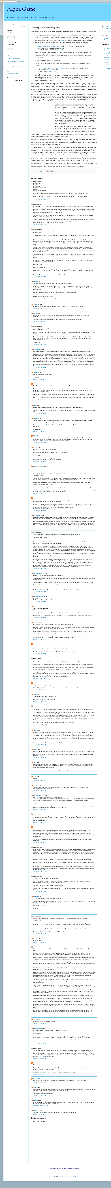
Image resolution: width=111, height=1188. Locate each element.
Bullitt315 (35, 436)
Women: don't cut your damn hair (16, 61)
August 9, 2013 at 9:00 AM (39, 510)
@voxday (49, 46)
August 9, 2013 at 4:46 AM (39, 276)
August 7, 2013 (59, 49)
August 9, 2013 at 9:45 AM (39, 639)
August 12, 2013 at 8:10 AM (39, 1082)
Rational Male (107, 47)
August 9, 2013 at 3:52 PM (39, 822)
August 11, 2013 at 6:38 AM (39, 1044)
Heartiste (106, 64)
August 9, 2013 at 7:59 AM (39, 431)
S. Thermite (36, 827)
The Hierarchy (107, 26)
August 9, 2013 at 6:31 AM (39, 344)
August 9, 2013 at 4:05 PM (39, 842)
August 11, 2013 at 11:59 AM (40, 1074)
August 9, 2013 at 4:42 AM (39, 224)
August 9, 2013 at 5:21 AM (39, 308)
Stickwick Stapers (37, 349)
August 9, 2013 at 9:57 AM (39, 678)
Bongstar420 (36, 1110)
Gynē (36, 173)
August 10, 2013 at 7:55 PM (39, 1023)
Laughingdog (36, 304)
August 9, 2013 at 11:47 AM (39, 757)
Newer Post (34, 1161)
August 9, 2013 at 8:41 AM (39, 493)
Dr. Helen (106, 59)
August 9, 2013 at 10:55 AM (39, 726)
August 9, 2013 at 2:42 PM (39, 809)
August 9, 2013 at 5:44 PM (39, 891)
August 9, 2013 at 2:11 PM (39, 790)
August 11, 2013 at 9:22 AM (39, 1058)
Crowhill (35, 313)
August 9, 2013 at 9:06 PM (39, 1015)
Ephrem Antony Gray (38, 466)
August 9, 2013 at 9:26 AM (39, 591)
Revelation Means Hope (39, 573)
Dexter (34, 405)
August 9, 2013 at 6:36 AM (39, 367)
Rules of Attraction (42, 173)
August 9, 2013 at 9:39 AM (39, 617)
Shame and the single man (14, 66)
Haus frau (35, 498)
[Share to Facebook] (51, 171)
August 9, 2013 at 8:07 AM (39, 442)
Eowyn (34, 762)
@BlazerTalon (50, 68)
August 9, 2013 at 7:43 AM (39, 401)
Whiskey (35, 1087)
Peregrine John (36, 1078)
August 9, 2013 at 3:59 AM (39, 200)
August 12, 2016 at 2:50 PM (39, 1114)
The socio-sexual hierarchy (14, 56)
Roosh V (106, 50)
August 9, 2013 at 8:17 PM (39, 933)
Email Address (10, 44)
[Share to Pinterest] (53, 171)
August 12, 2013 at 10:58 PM (40, 1095)
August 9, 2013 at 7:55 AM (39, 414)
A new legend (107, 39)
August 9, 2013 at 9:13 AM (39, 528)
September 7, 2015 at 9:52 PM (40, 1105)
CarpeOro (35, 730)
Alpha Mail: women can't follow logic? (17, 64)
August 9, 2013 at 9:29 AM (39, 601)
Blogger (77, 1176)
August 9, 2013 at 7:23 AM (39, 379)
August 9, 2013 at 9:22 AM (39, 568)
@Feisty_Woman (42, 46)
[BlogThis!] (48, 171)
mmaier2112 (36, 1019)
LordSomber (36, 785)
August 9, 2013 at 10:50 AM (39, 701)
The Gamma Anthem (13, 73)
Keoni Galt (106, 56)
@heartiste (60, 46)
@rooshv (54, 46)
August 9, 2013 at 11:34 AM (39, 744)
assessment (64, 40)
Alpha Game (21, 9)
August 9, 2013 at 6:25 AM (39, 321)
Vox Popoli (106, 38)
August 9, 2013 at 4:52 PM (39, 871)
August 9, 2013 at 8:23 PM (39, 942)
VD (33, 606)
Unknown (35, 281)
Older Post (94, 1161)
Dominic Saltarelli (37, 1028)
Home (64, 1161)
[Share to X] (49, 171)
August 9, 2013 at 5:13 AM (39, 300)
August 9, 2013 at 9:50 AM (39, 653)
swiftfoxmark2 (36, 372)
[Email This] (46, 171)
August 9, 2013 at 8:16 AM (39, 461)
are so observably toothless (41, 33)
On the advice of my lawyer (14, 58)
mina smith (35, 447)
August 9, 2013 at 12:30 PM (39, 772)
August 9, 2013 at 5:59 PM (39, 912)
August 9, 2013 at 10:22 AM (39, 690)
